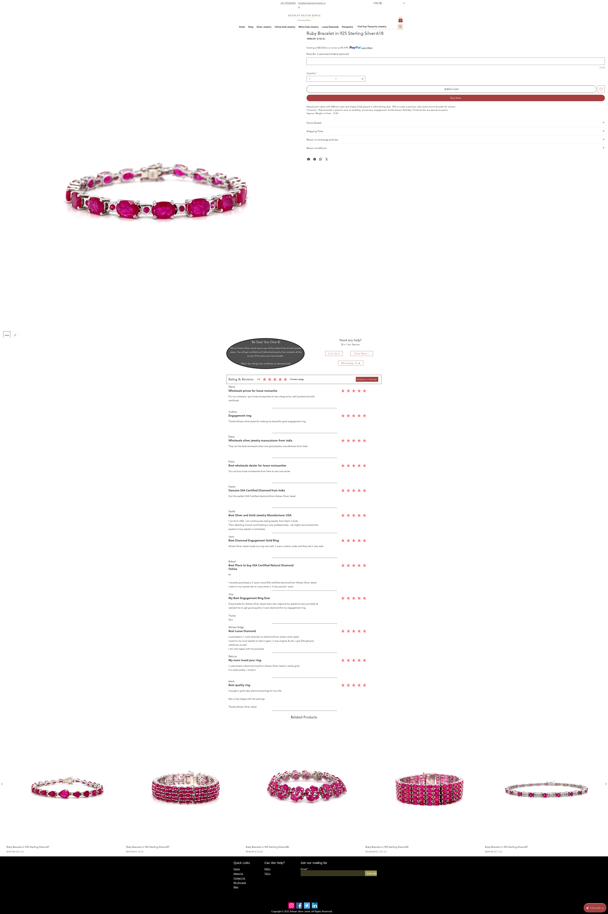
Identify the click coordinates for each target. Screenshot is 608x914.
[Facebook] (299, 905)
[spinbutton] (336, 79)
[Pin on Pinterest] (315, 159)
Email (304, 869)
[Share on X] (327, 159)
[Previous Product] (2, 784)
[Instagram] (291, 905)
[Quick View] (64, 784)
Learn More (367, 47)
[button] (389, 3)
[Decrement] (309, 79)
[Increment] (363, 79)
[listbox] (389, 3)
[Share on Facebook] (308, 159)
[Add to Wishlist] (601, 89)
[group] (304, 790)
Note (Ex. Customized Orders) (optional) (328, 53)
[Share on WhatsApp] (321, 159)
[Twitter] (307, 905)
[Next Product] (606, 784)
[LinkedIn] (315, 905)
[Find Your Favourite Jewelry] (400, 26)
